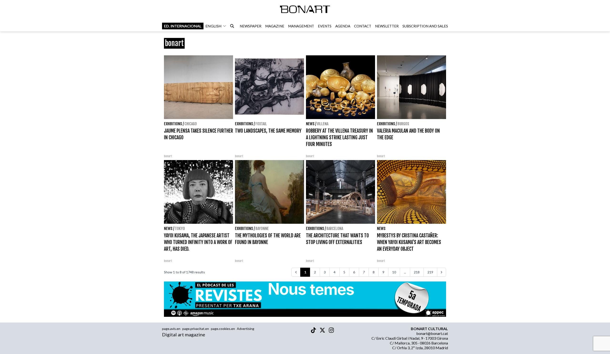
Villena (322, 123)
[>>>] (441, 272)
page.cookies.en (223, 329)
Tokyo (180, 228)
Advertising (245, 329)
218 (417, 272)
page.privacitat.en (195, 329)
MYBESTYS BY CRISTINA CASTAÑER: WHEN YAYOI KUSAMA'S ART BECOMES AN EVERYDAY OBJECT (409, 242)
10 (394, 272)
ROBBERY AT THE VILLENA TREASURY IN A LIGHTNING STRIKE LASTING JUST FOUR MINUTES (339, 137)
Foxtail (261, 123)
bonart (168, 156)
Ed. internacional (183, 26)
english (213, 26)
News (310, 123)
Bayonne (262, 228)
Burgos (403, 123)
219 (430, 272)
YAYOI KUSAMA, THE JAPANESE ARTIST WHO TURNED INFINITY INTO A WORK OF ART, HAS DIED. (198, 242)
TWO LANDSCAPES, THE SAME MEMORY (268, 131)
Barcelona (334, 228)
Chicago (190, 123)
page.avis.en (171, 329)
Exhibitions (173, 123)
